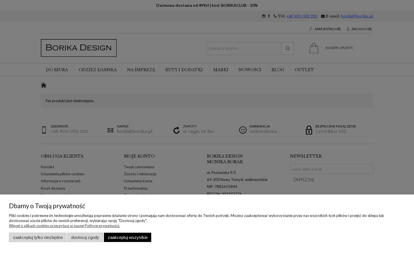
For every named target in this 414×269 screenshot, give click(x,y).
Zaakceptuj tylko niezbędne (38, 237)
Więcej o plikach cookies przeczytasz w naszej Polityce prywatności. (64, 225)
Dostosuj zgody (85, 237)
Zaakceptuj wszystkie (128, 237)
